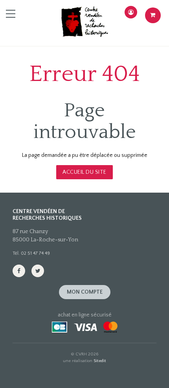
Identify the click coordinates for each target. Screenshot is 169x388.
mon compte (85, 292)
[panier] (153, 15)
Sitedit (100, 361)
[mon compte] (131, 12)
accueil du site (84, 172)
